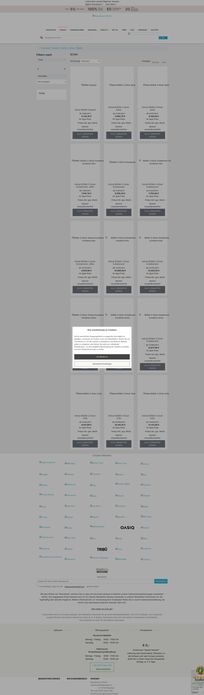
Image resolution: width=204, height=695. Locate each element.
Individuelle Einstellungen (102, 364)
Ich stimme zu (102, 357)
